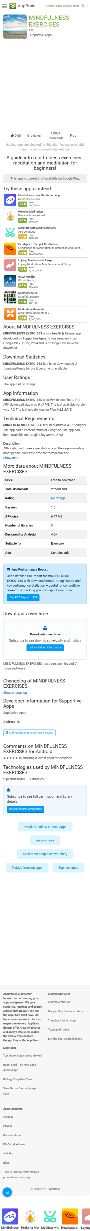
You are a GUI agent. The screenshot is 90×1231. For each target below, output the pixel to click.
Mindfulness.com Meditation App (39, 195)
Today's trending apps (27, 867)
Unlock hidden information (45, 647)
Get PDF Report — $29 (23, 597)
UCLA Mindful (26, 276)
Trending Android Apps (62, 1020)
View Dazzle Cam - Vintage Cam (19, 1091)
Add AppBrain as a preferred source (30, 732)
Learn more (64, 590)
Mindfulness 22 (28, 293)
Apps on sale (45, 840)
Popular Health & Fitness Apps (45, 827)
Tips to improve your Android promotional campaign (21, 1174)
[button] (45, 721)
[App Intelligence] (7, 1192)
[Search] (83, 6)
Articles (8, 1153)
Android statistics (59, 1002)
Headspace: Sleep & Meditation (38, 244)
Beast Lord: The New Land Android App (19, 1067)
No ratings (58, 498)
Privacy (7, 1126)
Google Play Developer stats (65, 1011)
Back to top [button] (80, 1194)
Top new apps (68, 867)
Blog (6, 1162)
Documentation (12, 1135)
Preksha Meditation (30, 211)
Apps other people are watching (45, 854)
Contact (8, 1116)
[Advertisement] (45, 85)
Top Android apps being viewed (22, 1055)
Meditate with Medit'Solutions (37, 228)
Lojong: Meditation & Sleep (35, 260)
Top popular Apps (59, 1029)
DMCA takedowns (14, 1144)
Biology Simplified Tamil (18, 1079)
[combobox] (63, 6)
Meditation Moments (31, 309)
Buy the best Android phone (65, 1038)
